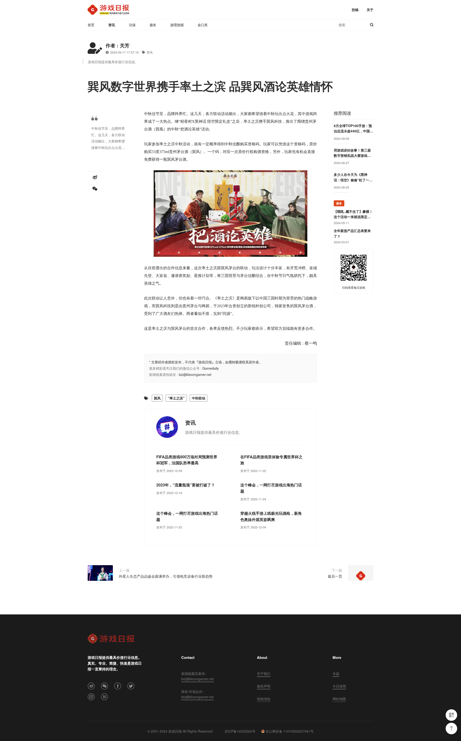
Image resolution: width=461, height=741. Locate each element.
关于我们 (263, 673)
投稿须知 (263, 698)
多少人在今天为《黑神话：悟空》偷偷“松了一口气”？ (353, 177)
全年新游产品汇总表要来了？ (352, 233)
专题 (336, 673)
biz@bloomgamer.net (195, 374)
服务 (153, 24)
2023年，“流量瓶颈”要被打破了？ (185, 485)
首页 (91, 24)
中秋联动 (198, 398)
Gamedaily (210, 368)
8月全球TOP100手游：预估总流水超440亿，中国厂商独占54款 (353, 128)
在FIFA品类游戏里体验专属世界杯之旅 (271, 460)
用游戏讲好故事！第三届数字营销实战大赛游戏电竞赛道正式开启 (352, 153)
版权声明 (263, 686)
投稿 (355, 9)
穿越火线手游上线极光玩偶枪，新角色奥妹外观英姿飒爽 (271, 516)
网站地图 (339, 698)
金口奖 (203, 24)
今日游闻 (339, 686)
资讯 (111, 24)
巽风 (157, 398)
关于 (370, 9)
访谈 (132, 24)
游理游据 (177, 24)
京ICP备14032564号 (239, 731)
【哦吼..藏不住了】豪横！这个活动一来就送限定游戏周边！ (353, 214)
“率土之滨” (176, 398)
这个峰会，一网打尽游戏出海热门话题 (271, 488)
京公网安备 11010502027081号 (290, 731)
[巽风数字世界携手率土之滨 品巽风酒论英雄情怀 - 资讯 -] (108, 10)
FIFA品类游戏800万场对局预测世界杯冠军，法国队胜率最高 (186, 460)
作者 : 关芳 (117, 45)
